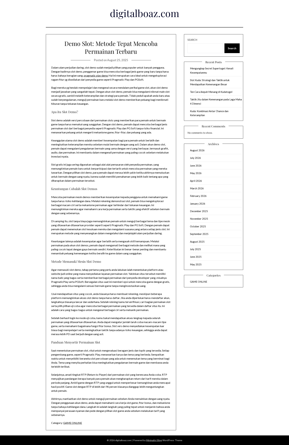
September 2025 (199, 233)
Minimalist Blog (154, 440)
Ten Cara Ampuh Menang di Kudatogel (211, 91)
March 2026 (197, 188)
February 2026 (198, 195)
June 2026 (196, 165)
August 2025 (197, 241)
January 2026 (197, 203)
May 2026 (196, 173)
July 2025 (195, 249)
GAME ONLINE (72, 422)
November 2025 (199, 218)
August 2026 (197, 150)
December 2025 (199, 211)
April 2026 (196, 180)
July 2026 (195, 157)
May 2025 (196, 264)
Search (192, 39)
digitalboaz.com (144, 13)
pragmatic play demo (96, 75)
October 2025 (198, 226)
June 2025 (196, 256)
